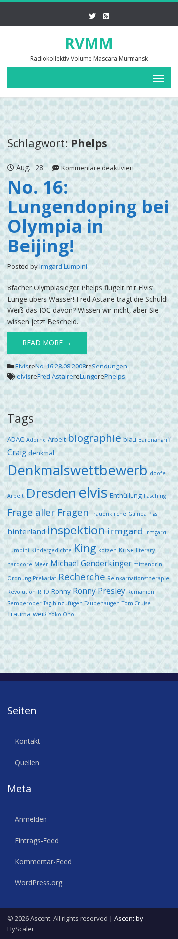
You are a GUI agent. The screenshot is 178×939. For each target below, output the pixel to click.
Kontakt (27, 741)
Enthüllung (126, 495)
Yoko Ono (61, 614)
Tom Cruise (136, 603)
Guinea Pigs (142, 513)
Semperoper (24, 603)
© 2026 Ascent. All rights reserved (57, 918)
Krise (126, 549)
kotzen (107, 550)
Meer (41, 564)
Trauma (19, 614)
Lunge (89, 376)
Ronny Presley (99, 590)
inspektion (76, 530)
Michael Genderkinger (91, 563)
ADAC (15, 439)
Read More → (47, 342)
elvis (24, 376)
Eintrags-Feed (37, 840)
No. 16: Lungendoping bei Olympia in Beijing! (88, 216)
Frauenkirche (108, 513)
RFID (43, 591)
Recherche (81, 577)
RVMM (89, 43)
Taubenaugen (102, 603)
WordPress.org (38, 882)
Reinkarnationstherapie (138, 578)
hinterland (26, 531)
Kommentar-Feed (43, 861)
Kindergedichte (51, 550)
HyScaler (20, 928)
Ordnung (19, 578)
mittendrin (148, 564)
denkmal (41, 453)
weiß (40, 614)
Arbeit (57, 439)
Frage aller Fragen (48, 512)
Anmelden (31, 819)
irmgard (125, 531)
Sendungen (109, 366)
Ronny (61, 591)
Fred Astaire (55, 376)
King (85, 548)
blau (129, 439)
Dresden (51, 493)
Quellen (27, 762)
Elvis (22, 366)
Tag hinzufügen (63, 603)
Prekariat (44, 578)
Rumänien (140, 591)
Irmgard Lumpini (63, 266)
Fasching (155, 495)
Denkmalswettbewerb (77, 470)
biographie (94, 438)
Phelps (114, 376)
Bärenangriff (154, 439)
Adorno (36, 439)
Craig (16, 452)
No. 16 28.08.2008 (60, 366)
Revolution (21, 591)
